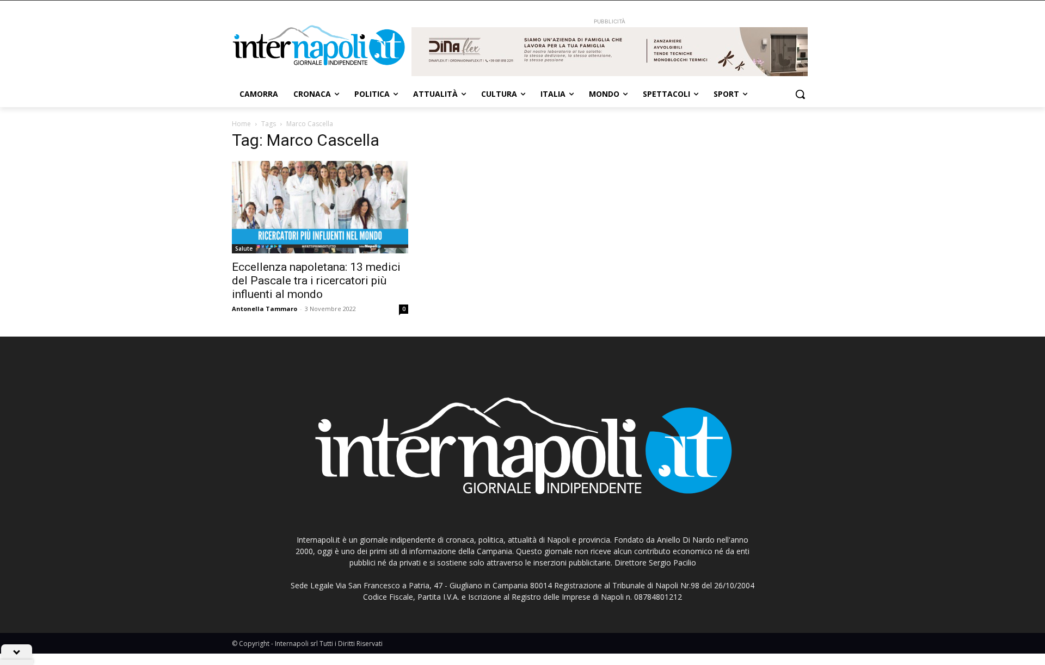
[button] (800, 94)
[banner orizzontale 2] (609, 51)
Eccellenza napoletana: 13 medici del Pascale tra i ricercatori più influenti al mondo (316, 280)
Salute (244, 248)
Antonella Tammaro (264, 308)
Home (241, 123)
